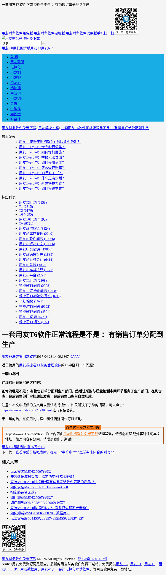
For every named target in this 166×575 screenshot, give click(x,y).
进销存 (15, 109)
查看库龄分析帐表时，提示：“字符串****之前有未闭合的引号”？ (65, 452)
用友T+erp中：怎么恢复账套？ (42, 168)
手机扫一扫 (105, 33)
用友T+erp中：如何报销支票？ (42, 188)
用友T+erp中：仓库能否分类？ (42, 147)
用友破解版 (21, 48)
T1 (26, 206)
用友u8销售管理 (36, 254)
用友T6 (15, 83)
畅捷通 (15, 88)
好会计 (15, 119)
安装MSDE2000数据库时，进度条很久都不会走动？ (49, 508)
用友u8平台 (32, 275)
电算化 (15, 67)
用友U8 (7, 48)
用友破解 (17, 62)
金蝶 (13, 104)
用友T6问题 (33, 219)
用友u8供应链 (34, 228)
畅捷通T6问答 (34, 311)
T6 (26, 214)
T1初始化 (31, 301)
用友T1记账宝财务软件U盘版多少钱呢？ (50, 142)
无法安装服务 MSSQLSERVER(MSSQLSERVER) (47, 518)
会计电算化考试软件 (73, 569)
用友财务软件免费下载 (19, 128)
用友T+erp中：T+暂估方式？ (41, 173)
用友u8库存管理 (36, 234)
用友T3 (35, 48)
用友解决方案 (48, 128)
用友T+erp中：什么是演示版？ (42, 178)
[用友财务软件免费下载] (21, 38)
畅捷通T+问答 (34, 322)
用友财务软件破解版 (49, 33)
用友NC (47, 48)
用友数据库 (29, 569)
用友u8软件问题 (37, 239)
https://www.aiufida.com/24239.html (27, 410)
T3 (26, 210)
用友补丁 (48, 569)
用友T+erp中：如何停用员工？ (42, 162)
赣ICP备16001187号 (92, 559)
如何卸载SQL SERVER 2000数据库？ (38, 503)
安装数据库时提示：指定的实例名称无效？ (43, 477)
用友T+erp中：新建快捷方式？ (42, 183)
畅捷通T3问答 (34, 306)
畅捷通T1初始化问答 (40, 296)
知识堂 (15, 114)
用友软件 (29, 356)
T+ (26, 223)
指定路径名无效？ (24, 492)
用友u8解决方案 (37, 244)
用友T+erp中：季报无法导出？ (42, 157)
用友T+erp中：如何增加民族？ (42, 152)
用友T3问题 (33, 202)
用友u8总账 (32, 265)
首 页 (14, 57)
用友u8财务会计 (36, 260)
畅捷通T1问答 (34, 286)
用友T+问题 (33, 317)
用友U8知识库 (35, 249)
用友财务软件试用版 (81, 33)
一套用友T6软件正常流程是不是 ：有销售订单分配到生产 (105, 128)
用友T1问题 (33, 280)
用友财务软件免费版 (17, 33)
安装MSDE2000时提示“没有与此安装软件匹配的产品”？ (53, 482)
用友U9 (16, 98)
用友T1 (15, 72)
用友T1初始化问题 (38, 291)
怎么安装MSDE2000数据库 (30, 471)
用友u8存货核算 (36, 270)
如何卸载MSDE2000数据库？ (32, 497)
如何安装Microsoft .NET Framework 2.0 (39, 487)
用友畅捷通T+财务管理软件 (40, 365)
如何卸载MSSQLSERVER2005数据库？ (40, 513)
